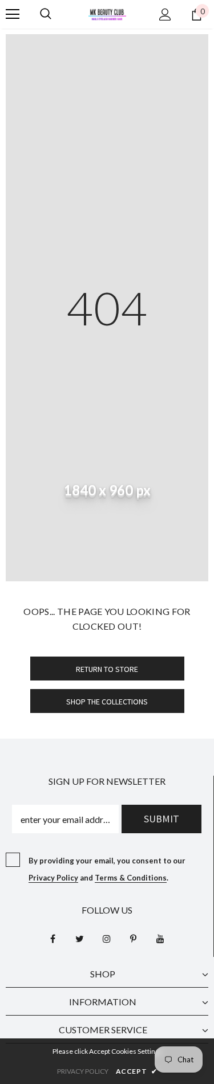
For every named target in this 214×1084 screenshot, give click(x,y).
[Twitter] (80, 938)
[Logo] (107, 13)
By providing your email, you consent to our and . (107, 869)
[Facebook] (53, 938)
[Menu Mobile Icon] (12, 14)
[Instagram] (106, 938)
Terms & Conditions (131, 877)
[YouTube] (160, 938)
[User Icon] (165, 15)
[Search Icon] (45, 14)
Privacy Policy (53, 877)
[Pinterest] (133, 938)
